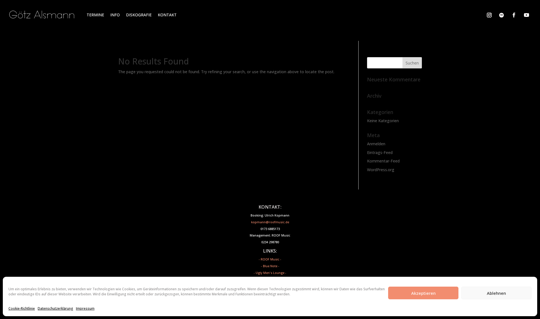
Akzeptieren (423, 293)
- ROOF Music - (270, 259)
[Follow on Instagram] (489, 15)
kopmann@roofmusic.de (270, 222)
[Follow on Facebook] (514, 15)
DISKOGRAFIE (139, 14)
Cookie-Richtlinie (21, 308)
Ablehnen (496, 293)
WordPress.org (380, 169)
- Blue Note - (270, 266)
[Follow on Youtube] (526, 15)
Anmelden (376, 143)
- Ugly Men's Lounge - (270, 273)
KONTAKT (167, 14)
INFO (115, 14)
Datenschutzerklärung (55, 308)
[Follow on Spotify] (501, 15)
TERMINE (95, 14)
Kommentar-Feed (383, 161)
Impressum (85, 308)
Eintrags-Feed (380, 152)
